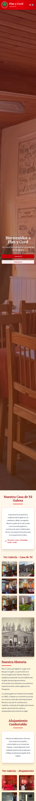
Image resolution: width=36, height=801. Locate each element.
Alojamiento (18, 262)
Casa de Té (18, 256)
